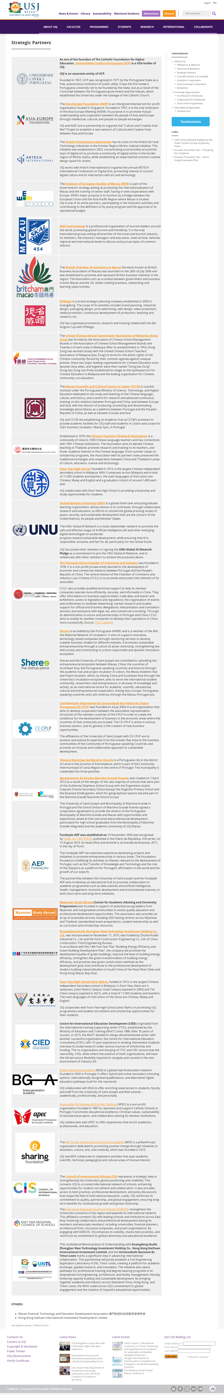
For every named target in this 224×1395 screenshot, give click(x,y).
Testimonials (190, 121)
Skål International (72, 226)
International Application (187, 107)
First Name (171, 1347)
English (207, 3)
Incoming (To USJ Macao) (189, 95)
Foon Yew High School (75, 469)
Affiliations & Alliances (188, 64)
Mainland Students (126, 13)
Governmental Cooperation (191, 84)
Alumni (169, 13)
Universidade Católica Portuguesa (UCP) (103, 63)
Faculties (73, 27)
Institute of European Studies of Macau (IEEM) (97, 184)
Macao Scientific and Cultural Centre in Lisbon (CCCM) (103, 386)
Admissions (151, 13)
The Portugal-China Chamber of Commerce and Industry (99, 563)
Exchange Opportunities (187, 92)
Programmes (99, 27)
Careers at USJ (16, 1342)
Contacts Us (15, 1337)
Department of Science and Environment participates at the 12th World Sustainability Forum (87, 1358)
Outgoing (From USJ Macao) (191, 99)
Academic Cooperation (189, 80)
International (173, 27)
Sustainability (102, 13)
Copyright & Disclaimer (22, 1346)
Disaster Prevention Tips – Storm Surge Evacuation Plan (191, 158)
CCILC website (103, 622)
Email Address (173, 1343)
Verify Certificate (18, 1361)
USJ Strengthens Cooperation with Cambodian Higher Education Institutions (88, 1346)
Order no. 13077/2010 (78, 839)
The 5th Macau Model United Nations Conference (138, 1372)
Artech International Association (88, 142)
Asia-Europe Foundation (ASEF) (87, 104)
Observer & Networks (188, 68)
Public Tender (16, 1351)
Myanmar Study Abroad (76, 902)
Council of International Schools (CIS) (91, 1176)
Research (147, 27)
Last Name (171, 1350)
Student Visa (183, 111)
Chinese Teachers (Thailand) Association (119, 436)
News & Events (68, 13)
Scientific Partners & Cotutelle (192, 76)
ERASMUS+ (182, 88)
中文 (215, 3)
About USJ (50, 27)
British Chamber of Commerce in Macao (93, 267)
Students (124, 27)
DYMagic (66, 301)
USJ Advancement (19, 1356)
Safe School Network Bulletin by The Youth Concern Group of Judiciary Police (193, 143)
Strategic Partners (186, 72)
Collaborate (203, 27)
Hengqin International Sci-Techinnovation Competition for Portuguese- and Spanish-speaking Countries (141, 1363)
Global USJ (179, 61)
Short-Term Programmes (190, 103)
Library (85, 13)
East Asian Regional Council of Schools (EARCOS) (97, 1209)
